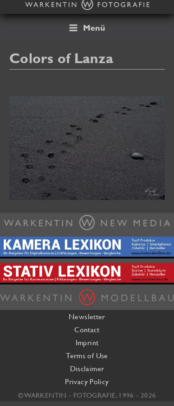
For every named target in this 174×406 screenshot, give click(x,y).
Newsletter (87, 316)
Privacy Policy (87, 381)
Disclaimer (87, 368)
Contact (87, 329)
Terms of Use (87, 355)
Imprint (87, 342)
